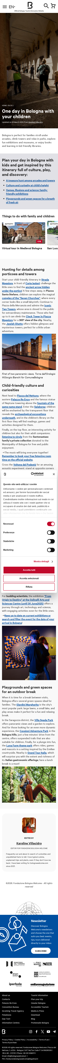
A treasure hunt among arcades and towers (30, 180)
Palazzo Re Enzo (20, 399)
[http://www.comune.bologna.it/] (15, 987)
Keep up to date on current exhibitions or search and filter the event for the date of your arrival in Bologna (28, 619)
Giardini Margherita (27, 704)
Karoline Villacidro (35, 122)
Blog (10, 105)
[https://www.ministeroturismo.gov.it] (15, 966)
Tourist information (39, 995)
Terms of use (44, 1039)
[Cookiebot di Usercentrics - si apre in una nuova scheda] (32, 474)
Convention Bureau (10, 1007)
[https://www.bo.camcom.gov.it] (42, 976)
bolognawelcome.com (39, 863)
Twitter (42, 1031)
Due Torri (6, 1018)
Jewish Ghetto (14, 323)
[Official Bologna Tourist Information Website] (30, 5)
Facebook (36, 1031)
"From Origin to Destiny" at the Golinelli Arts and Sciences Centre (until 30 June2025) (26, 599)
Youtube (48, 1031)
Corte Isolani (32, 283)
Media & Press (37, 1010)
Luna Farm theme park (19, 745)
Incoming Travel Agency (13, 1010)
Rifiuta (29, 587)
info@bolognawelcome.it (16, 1056)
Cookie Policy (20, 1039)
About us (6, 995)
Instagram (30, 1031)
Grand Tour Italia (37, 752)
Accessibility (32, 1039)
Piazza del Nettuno (28, 395)
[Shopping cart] (53, 6)
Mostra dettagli (41, 561)
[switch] (51, 532)
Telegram (54, 1031)
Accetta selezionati (29, 578)
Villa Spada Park (43, 720)
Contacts (6, 999)
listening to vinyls (12, 436)
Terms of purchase (9, 1042)
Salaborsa (39, 406)
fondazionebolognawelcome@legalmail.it (22, 1058)
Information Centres (11, 1022)
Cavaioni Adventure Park (34, 731)
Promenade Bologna (40, 1022)
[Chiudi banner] (54, 474)
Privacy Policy (7, 1039)
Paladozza (6, 1014)
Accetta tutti (29, 570)
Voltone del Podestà (24, 464)
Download (35, 1014)
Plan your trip (37, 999)
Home (4, 105)
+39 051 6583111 (28, 1053)
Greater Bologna (38, 1003)
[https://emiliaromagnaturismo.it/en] (42, 987)
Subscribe (41, 950)
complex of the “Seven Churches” (21, 298)
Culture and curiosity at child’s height (27, 185)
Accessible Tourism (40, 1007)
